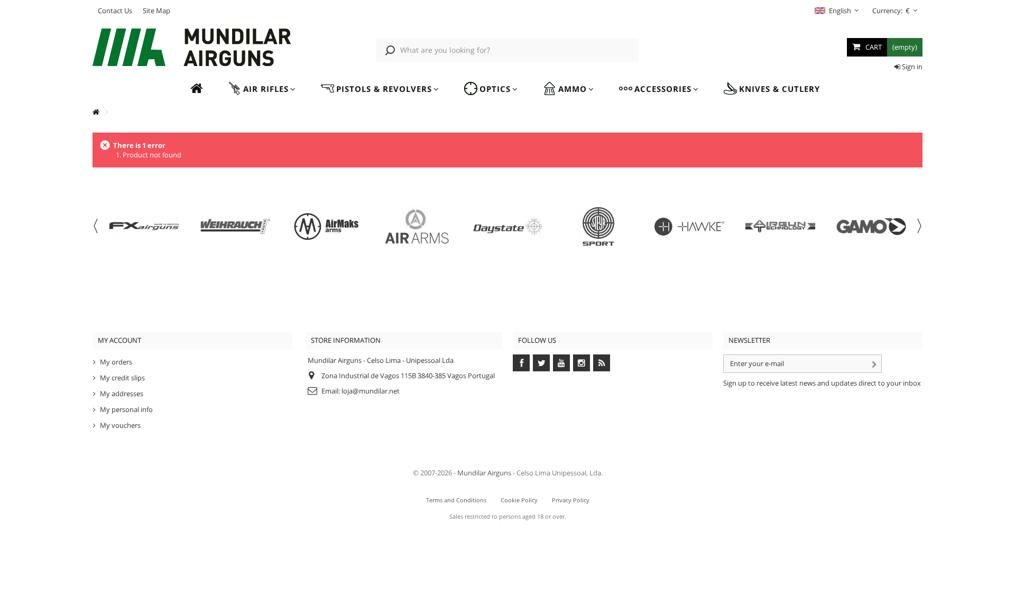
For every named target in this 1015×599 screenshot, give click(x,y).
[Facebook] (521, 362)
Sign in (911, 66)
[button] (261, 89)
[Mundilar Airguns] (192, 48)
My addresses (121, 393)
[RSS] (601, 362)
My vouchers (120, 425)
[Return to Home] (96, 112)
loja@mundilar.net (371, 391)
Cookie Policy (519, 500)
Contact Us (115, 10)
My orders (116, 362)
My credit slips (122, 377)
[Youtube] (561, 362)
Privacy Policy (570, 500)
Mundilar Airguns (484, 473)
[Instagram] (581, 362)
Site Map (156, 10)
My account (119, 340)
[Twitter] (541, 362)
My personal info (126, 409)
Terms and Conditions (456, 500)
